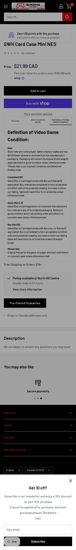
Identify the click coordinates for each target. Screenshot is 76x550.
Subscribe (38, 541)
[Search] (67, 17)
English (10, 470)
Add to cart (38, 91)
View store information (27, 289)
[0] (68, 6)
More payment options (38, 114)
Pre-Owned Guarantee (25, 303)
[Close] (70, 480)
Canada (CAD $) (35, 470)
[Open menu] (6, 6)
